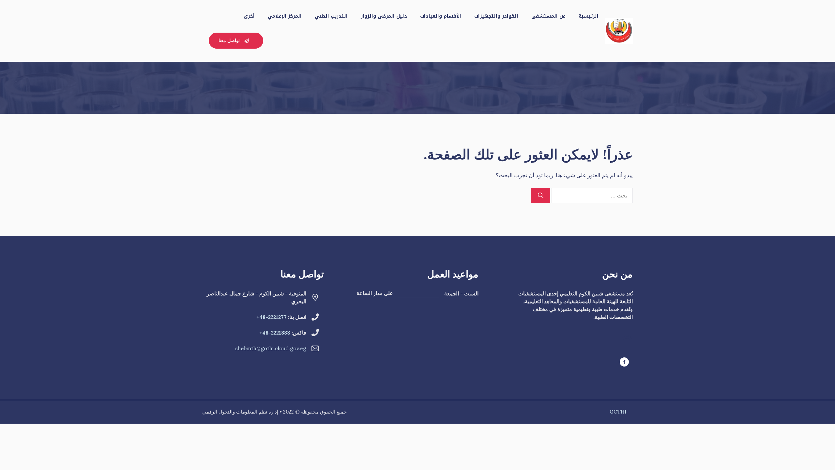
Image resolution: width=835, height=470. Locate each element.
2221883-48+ (274, 332)
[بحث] (540, 196)
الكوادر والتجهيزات (496, 16)
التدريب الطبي (331, 16)
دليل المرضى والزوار (384, 16)
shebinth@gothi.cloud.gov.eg (270, 348)
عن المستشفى (548, 16)
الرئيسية (589, 16)
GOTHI (618, 412)
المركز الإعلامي (285, 16)
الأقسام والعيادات (440, 16)
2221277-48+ (271, 317)
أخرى (249, 16)
